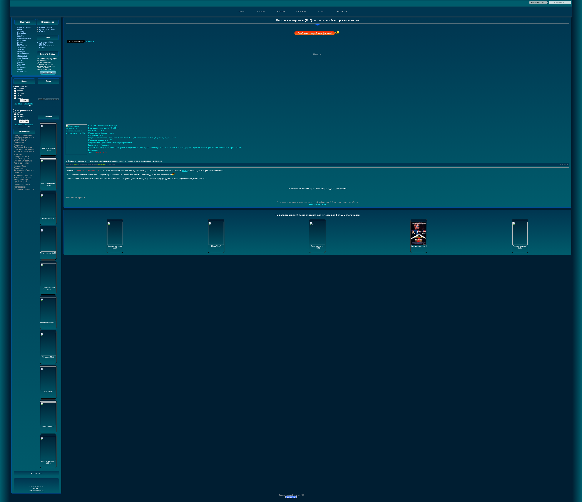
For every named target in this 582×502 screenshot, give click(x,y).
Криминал (21, 51)
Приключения (22, 58)
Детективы (21, 40)
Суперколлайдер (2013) (48, 288)
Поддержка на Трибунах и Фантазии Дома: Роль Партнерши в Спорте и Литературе (24, 148)
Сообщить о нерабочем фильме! (315, 33)
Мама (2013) (216, 246)
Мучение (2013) (48, 357)
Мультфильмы (23, 53)
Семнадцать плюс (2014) (48, 184)
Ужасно (20, 98)
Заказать (281, 11)
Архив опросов (28, 103)
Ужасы (19, 66)
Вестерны (21, 35)
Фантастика (21, 68)
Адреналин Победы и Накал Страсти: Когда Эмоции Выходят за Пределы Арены (23, 178)
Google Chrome (45, 27)
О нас (321, 11)
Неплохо (20, 93)
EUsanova (101, 164)
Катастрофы (22, 48)
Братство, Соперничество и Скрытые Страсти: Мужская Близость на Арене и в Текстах (23, 158)
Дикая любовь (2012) (48, 322)
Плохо (19, 95)
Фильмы (20, 114)
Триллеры (21, 64)
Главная (240, 11)
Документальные (24, 38)
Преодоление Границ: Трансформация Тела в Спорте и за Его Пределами (24, 139)
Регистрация (535, 2)
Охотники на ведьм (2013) (114, 247)
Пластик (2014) (48, 426)
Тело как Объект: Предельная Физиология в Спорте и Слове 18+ (24, 169)
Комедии (20, 49)
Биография (21, 33)
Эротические (22, 71)
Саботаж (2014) (48, 218)
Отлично (20, 88)
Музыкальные (22, 55)
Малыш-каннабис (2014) (48, 149)
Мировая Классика (24, 28)
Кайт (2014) (48, 392)
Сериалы (20, 62)
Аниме (19, 29)
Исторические (22, 46)
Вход (543, 2)
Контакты (301, 11)
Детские (20, 42)
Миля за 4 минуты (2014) (48, 462)
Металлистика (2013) (48, 253)
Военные (20, 37)
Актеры (261, 11)
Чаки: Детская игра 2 (419, 246)
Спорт (19, 60)
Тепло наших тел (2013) (317, 247)
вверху (184, 171)
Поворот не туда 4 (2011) (520, 247)
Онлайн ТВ (341, 11)
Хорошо (20, 91)
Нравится (89, 41)
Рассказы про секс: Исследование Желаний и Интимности (24, 187)
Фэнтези (20, 69)
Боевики (20, 31)
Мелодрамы (22, 57)
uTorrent (42, 31)
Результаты (18, 103)
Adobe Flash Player (47, 29)
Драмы (19, 44)
